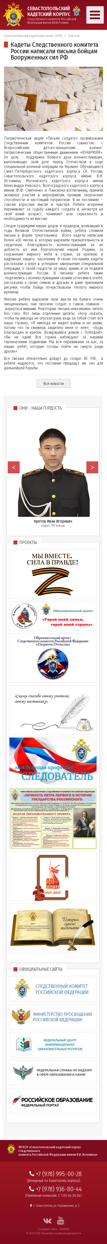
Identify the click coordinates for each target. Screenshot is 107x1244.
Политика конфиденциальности (61, 1233)
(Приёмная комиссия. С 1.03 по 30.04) (53, 1195)
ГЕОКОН (64, 1229)
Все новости (53, 383)
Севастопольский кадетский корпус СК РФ (33, 36)
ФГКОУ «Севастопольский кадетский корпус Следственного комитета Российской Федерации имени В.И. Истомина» (58, 1150)
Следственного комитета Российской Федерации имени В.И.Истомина (51, 15)
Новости (74, 36)
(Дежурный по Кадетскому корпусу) (53, 1181)
